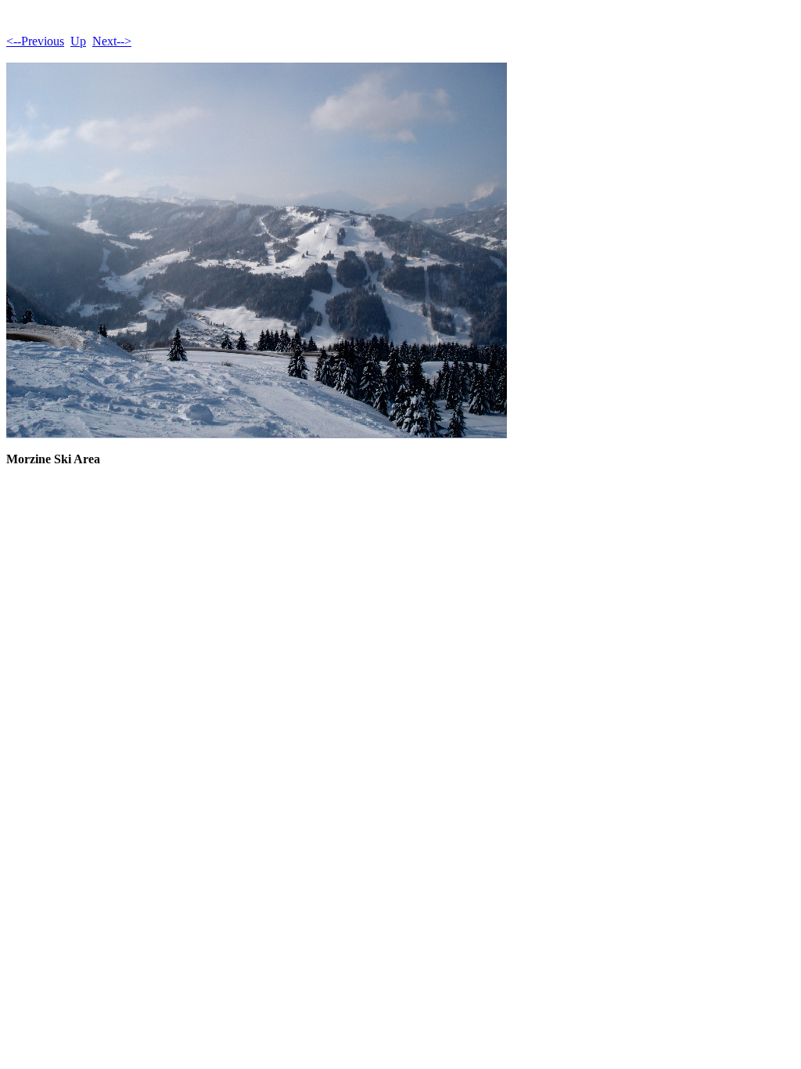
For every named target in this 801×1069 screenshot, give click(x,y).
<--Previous (35, 41)
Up (78, 41)
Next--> (111, 41)
